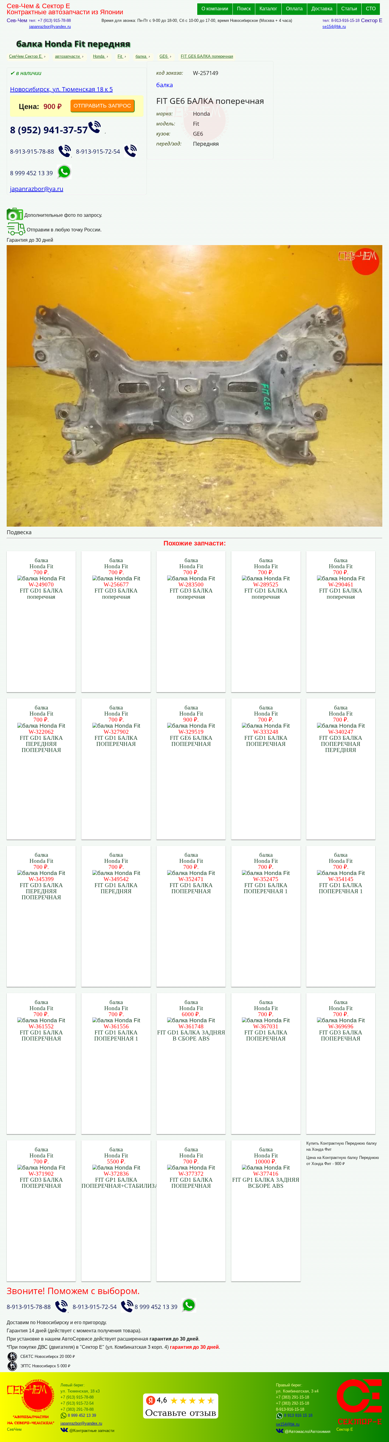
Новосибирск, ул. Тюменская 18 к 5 (61, 89)
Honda (98, 56)
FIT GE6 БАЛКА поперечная (207, 56)
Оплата (294, 8)
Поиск (244, 8)
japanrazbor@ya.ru (36, 189)
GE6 (163, 56)
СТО (371, 8)
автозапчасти (67, 56)
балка (141, 56)
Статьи (349, 8)
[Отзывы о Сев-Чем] (181, 1417)
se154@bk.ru (334, 26)
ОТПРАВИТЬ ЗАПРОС (102, 106)
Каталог (268, 8)
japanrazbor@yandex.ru (50, 26)
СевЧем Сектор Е (26, 56)
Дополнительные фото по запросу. (62, 215)
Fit (120, 56)
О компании (214, 8)
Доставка (322, 8)
